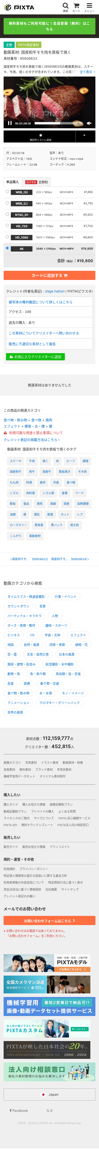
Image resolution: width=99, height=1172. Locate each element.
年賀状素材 (64, 769)
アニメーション (18, 703)
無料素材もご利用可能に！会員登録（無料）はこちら (49, 26)
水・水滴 (45, 693)
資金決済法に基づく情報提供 (22, 889)
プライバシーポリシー (33, 869)
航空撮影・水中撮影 (60, 664)
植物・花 (81, 645)
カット (65, 514)
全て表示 (86, 72)
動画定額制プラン (15, 811)
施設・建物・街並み (21, 664)
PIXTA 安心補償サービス (74, 818)
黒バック (56, 525)
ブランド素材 (44, 769)
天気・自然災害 (38, 654)
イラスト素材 (49, 762)
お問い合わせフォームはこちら (48, 921)
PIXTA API (10, 825)
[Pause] (9, 123)
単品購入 (12, 182)
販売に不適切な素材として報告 (32, 344)
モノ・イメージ (73, 693)
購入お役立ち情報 (33, 804)
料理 (29, 482)
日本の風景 (66, 654)
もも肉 (14, 482)
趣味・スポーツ (56, 625)
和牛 (32, 471)
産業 (10, 683)
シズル (14, 493)
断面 (50, 514)
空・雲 (12, 654)
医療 (27, 683)
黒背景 (39, 525)
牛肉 (32, 461)
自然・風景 (31, 645)
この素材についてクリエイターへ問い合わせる (44, 333)
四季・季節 (57, 645)
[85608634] (70, 559)
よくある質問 (67, 811)
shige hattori (54, 291)
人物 (55, 616)
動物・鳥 (13, 674)
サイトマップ (70, 889)
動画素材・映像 (73, 762)
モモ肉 (82, 471)
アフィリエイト (60, 847)
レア (80, 514)
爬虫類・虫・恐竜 (68, 674)
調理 (85, 461)
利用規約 (9, 869)
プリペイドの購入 (42, 811)
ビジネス (13, 635)
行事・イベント (66, 596)
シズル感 (48, 493)
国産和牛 (15, 471)
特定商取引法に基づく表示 (65, 882)
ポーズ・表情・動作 (21, 625)
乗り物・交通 (49, 683)
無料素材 (25, 769)
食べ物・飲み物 (15, 420)
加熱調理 (83, 503)
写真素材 (31, 762)
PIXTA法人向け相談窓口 (73, 825)
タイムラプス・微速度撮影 (26, 596)
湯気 (37, 514)
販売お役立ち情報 (33, 847)
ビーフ (71, 461)
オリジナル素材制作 (53, 776)
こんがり (15, 536)
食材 (42, 482)
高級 (53, 503)
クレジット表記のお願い (19, 896)
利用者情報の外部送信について (24, 882)
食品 (26, 503)
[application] (49, 102)
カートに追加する (47, 275)
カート (76, 11)
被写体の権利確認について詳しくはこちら (41, 302)
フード (79, 493)
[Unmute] (89, 123)
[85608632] (30, 559)
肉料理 (30, 493)
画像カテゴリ (12, 762)
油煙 (13, 514)
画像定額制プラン (61, 804)
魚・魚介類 (38, 674)
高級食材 (35, 536)
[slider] (59, 123)
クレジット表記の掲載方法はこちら (31, 439)
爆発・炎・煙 (35, 426)
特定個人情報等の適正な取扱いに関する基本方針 (35, 876)
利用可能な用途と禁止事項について (35, 433)
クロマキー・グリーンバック (59, 703)
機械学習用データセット (19, 776)
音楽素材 (9, 769)
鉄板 (13, 503)
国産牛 (47, 471)
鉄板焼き (64, 471)
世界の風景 (15, 712)
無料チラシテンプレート (37, 825)
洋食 (56, 482)
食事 (65, 493)
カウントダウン (18, 606)
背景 (42, 606)
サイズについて (44, 818)
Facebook (20, 1110)
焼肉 (48, 420)
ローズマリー (18, 525)
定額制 (37, 182)
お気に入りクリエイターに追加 (37, 357)
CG (32, 635)
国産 (66, 503)
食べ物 (36, 420)
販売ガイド (11, 847)
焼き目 (74, 525)
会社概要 (51, 889)
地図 (10, 645)
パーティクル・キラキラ (24, 616)
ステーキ (15, 461)
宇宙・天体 (52, 635)
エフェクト (12, 426)
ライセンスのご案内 (17, 818)
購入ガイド (11, 804)
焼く (45, 461)
